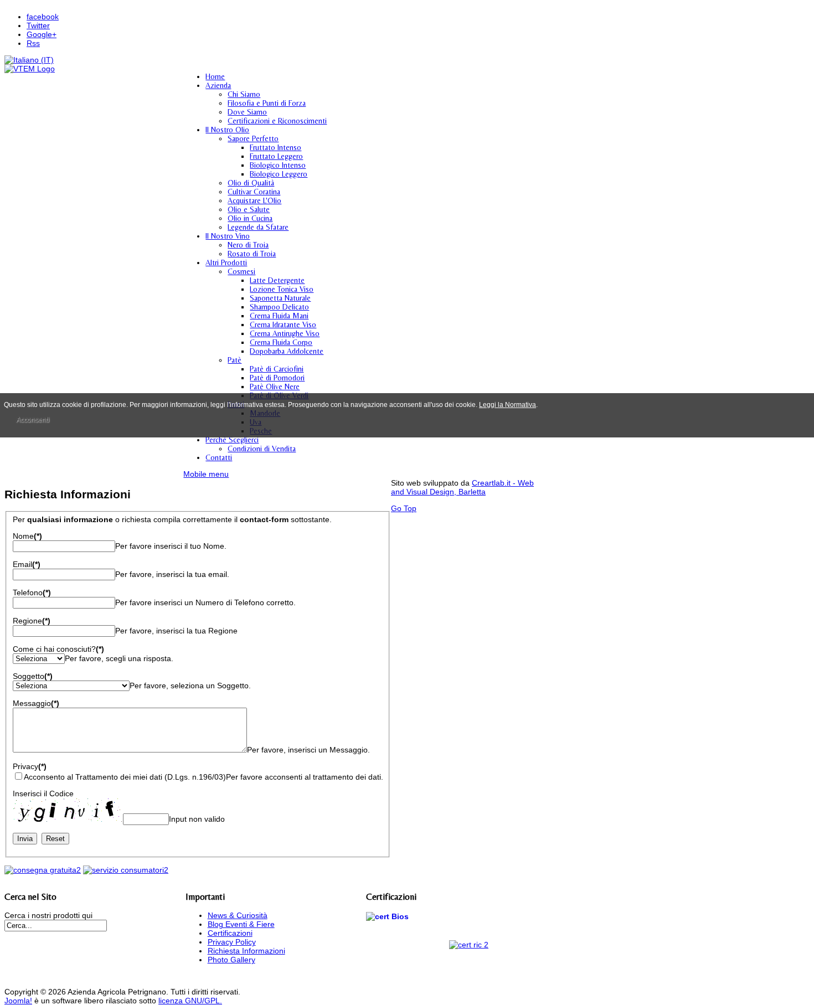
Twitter (38, 25)
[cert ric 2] (468, 944)
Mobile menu (206, 474)
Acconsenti (32, 420)
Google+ (41, 34)
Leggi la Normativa (507, 405)
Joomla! (18, 1000)
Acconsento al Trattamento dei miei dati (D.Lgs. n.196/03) (125, 776)
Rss (33, 43)
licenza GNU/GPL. (190, 1000)
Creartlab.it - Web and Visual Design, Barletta (462, 487)
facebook (43, 16)
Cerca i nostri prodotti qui (48, 915)
